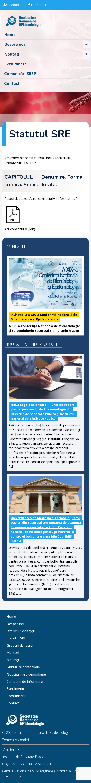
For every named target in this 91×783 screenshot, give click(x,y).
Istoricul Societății (21, 631)
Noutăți (11, 54)
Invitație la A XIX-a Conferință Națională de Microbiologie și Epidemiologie (44, 317)
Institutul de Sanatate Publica (24, 756)
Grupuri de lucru (20, 645)
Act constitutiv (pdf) (19, 229)
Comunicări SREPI (20, 73)
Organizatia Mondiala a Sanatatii (26, 764)
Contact (12, 83)
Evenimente (15, 63)
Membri (13, 5)
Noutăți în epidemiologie (26, 674)
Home (10, 34)
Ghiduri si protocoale (23, 667)
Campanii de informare (25, 681)
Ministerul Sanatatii (16, 749)
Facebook (38, 5)
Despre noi (14, 44)
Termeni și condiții (15, 739)
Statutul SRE (16, 638)
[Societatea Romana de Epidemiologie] (45, 22)
